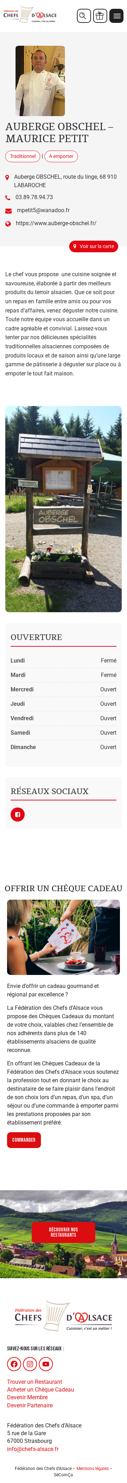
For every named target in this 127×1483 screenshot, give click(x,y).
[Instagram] (30, 1364)
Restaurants (84, 16)
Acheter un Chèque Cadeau (40, 1389)
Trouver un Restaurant (34, 1382)
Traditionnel (23, 156)
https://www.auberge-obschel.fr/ (56, 223)
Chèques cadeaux (100, 16)
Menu (116, 16)
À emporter (61, 156)
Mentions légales (93, 1468)
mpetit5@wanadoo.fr (43, 210)
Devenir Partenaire (30, 1405)
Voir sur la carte (97, 246)
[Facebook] (14, 1364)
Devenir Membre (27, 1397)
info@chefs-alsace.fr (33, 1449)
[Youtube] (46, 1364)
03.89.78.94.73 (34, 197)
